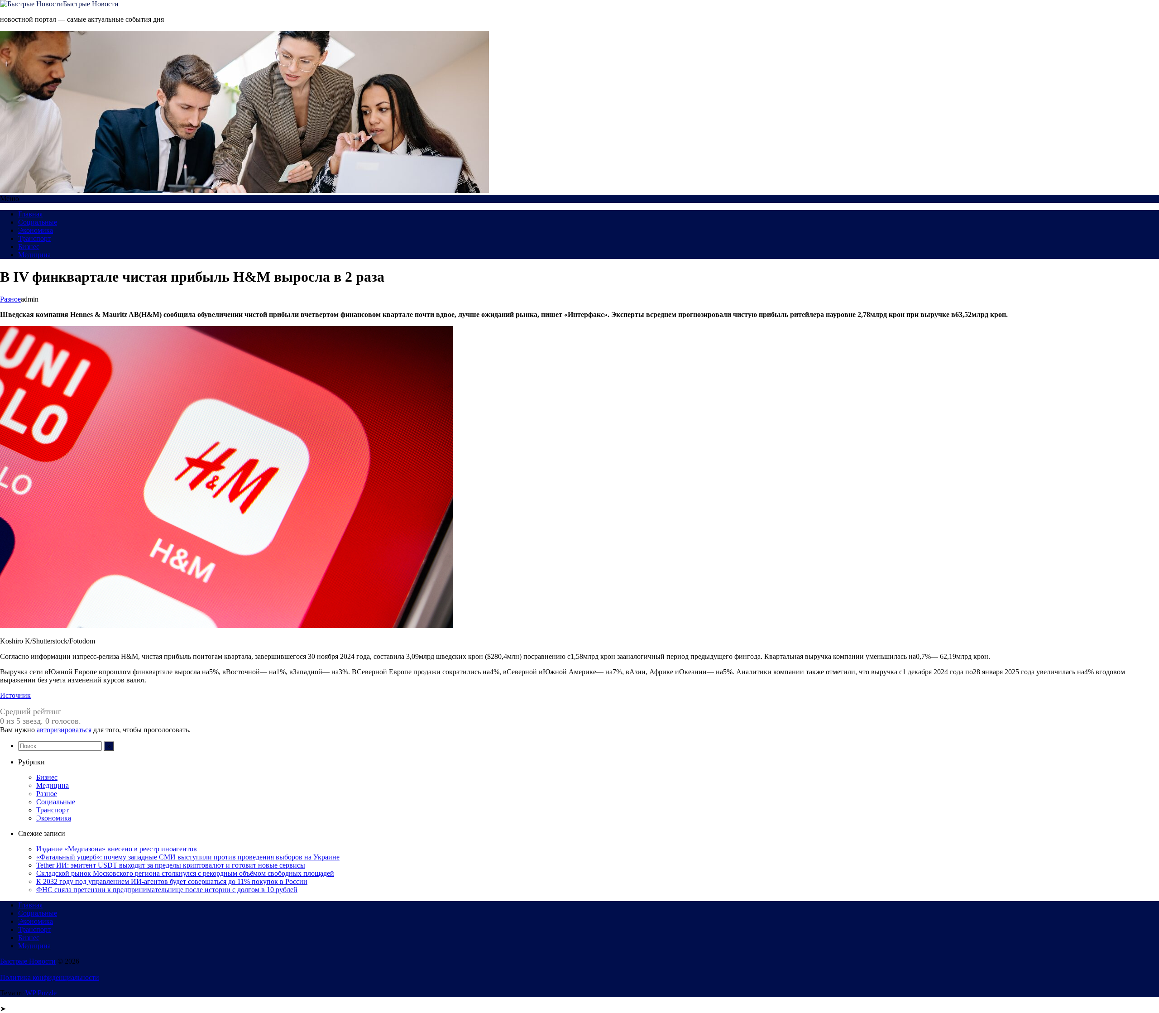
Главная (30, 214)
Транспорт (34, 238)
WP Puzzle (41, 993)
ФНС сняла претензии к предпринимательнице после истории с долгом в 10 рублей (166, 889)
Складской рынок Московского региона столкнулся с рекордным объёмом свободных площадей (185, 873)
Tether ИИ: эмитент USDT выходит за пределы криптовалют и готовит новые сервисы (170, 865)
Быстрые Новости (91, 4)
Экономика (35, 230)
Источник (15, 695)
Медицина (34, 255)
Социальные (37, 222)
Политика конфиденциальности (49, 977)
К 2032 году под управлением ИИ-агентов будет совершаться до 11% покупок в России (171, 881)
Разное (10, 299)
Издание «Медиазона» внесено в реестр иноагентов (116, 849)
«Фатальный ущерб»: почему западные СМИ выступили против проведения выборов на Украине (188, 857)
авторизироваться (64, 730)
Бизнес (28, 246)
